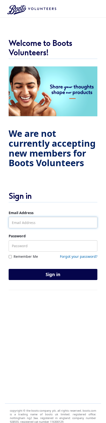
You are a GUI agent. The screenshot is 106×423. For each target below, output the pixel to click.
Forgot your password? (78, 256)
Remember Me (26, 256)
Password (17, 236)
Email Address (21, 212)
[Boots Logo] (30, 8)
